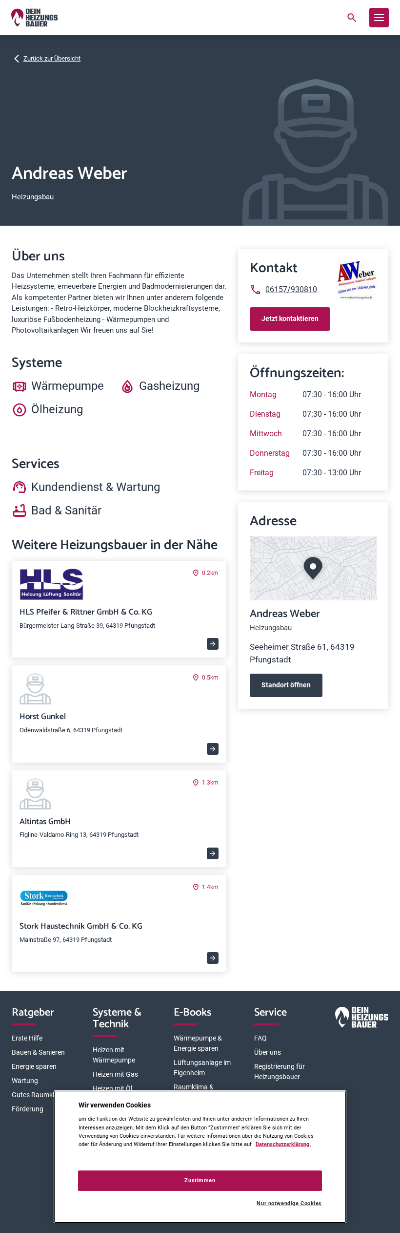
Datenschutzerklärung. (283, 1144)
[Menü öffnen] (379, 17)
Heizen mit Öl (112, 1088)
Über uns (267, 1052)
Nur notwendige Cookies (289, 1203)
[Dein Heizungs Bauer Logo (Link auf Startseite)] (34, 17)
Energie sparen (34, 1066)
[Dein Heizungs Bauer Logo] (361, 1019)
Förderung (27, 1109)
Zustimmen (199, 1180)
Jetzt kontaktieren (290, 318)
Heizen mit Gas (115, 1074)
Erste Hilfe (27, 1038)
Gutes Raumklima (38, 1095)
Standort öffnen (286, 685)
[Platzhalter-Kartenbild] (313, 568)
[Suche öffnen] (351, 17)
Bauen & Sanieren (38, 1052)
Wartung (25, 1080)
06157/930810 (291, 289)
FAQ (260, 1038)
